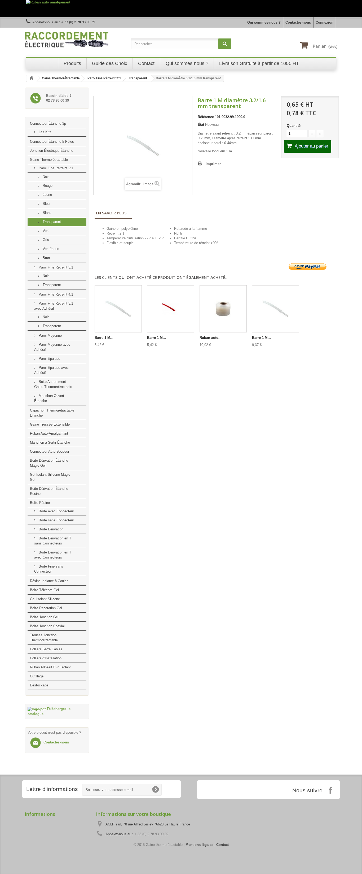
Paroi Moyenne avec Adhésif (52, 347)
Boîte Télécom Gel (44, 590)
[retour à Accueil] (32, 78)
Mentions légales (199, 845)
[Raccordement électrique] (75, 39)
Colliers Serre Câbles (46, 649)
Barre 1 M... (104, 338)
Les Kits (44, 132)
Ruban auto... (211, 338)
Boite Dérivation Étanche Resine (49, 491)
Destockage (39, 685)
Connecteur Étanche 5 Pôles (52, 142)
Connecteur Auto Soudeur (49, 451)
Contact (222, 845)
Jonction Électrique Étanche (51, 151)
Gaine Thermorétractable (49, 160)
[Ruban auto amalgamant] (181, 8)
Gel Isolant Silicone (45, 599)
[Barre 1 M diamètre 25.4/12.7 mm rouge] (170, 308)
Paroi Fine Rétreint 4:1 (55, 294)
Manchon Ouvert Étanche (49, 398)
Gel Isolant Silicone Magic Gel (50, 477)
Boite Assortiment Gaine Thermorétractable (53, 384)
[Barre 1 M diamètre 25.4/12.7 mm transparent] (118, 308)
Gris (45, 240)
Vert (45, 231)
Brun (46, 258)
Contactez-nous (298, 22)
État (201, 125)
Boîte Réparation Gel (46, 608)
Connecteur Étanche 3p (48, 124)
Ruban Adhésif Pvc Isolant (50, 667)
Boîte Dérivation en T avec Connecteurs (52, 554)
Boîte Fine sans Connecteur (48, 568)
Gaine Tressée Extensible (50, 424)
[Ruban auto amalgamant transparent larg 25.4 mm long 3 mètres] (223, 308)
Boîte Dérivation (50, 529)
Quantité (294, 126)
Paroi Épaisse (49, 359)
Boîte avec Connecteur (56, 511)
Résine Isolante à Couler (49, 581)
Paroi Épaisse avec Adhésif (51, 370)
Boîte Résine (40, 503)
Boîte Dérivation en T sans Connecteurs (52, 540)
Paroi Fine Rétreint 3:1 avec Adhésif (53, 305)
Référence (206, 117)
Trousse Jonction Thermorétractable (44, 637)
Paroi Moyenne (50, 336)
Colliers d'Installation (45, 658)
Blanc (46, 213)
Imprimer (213, 164)
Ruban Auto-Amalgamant (49, 433)
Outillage (36, 676)
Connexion (324, 22)
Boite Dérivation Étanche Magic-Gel (49, 463)
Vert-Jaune (50, 249)
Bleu (46, 204)
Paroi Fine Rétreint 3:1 (55, 267)
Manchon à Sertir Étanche (50, 442)
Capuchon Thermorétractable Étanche (52, 412)
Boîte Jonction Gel (44, 617)
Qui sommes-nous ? (264, 22)
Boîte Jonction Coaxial (47, 626)
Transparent (51, 222)
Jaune (47, 195)
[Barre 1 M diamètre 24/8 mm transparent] (275, 308)
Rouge (47, 186)
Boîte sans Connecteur (56, 520)
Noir (45, 177)
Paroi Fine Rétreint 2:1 (55, 168)
